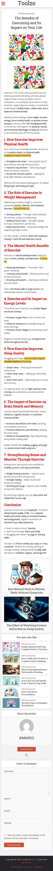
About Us (28, 866)
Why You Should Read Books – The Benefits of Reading (34, 670)
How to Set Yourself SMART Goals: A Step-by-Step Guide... (34, 682)
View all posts (26, 749)
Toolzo (26, 3)
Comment (8, 771)
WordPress (26, 862)
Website (7, 823)
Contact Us (37, 866)
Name (7, 798)
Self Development (26, 13)
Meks (33, 859)
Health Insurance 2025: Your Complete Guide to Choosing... (34, 648)
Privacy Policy (16, 866)
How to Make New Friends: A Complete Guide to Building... (34, 659)
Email (7, 810)
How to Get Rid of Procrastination (29, 693)
